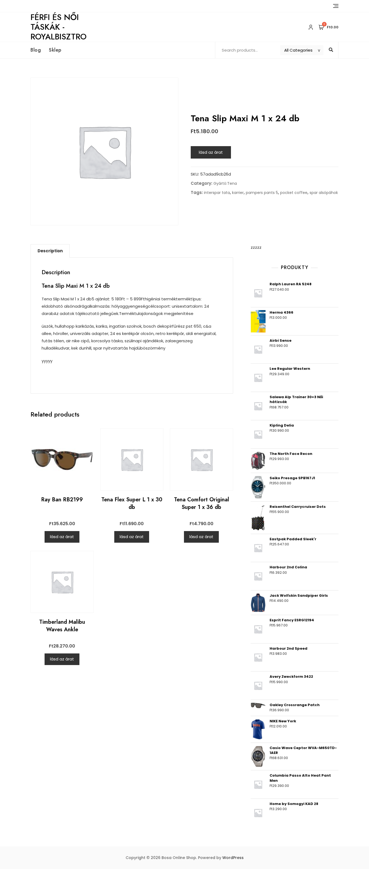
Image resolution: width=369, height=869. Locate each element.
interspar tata (217, 192)
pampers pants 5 (262, 192)
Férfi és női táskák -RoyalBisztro (58, 26)
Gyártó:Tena (225, 183)
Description (50, 251)
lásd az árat (211, 152)
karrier (238, 192)
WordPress (233, 857)
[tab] (50, 251)
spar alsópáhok (324, 192)
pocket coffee (293, 192)
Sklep (55, 49)
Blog (36, 49)
